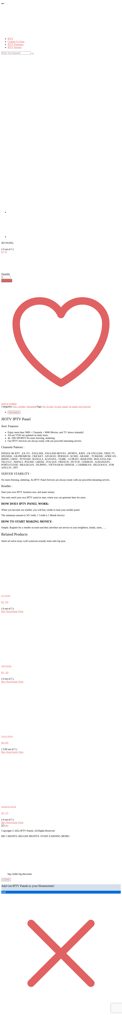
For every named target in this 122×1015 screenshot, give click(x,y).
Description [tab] (14, 412)
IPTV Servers (14, 47)
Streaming (31, 406)
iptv (15, 406)
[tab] (19, 212)
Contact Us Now (16, 41)
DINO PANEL (6, 666)
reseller (21, 406)
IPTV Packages (15, 44)
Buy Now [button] (6, 611)
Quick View (17, 611)
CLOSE (6, 879)
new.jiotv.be (85, 406)
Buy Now (7, 280)
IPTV (10, 38)
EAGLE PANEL (7, 736)
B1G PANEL (6, 596)
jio (44, 406)
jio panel (73, 406)
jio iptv (49, 406)
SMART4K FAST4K (8, 807)
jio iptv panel (61, 406)
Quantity (5, 274)
